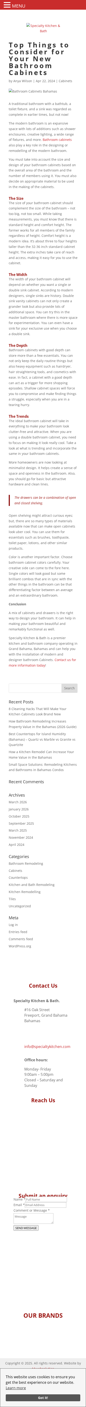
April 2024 (16, 844)
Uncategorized (20, 906)
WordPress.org (20, 946)
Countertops (18, 877)
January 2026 (19, 809)
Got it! (43, 1397)
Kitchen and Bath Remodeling (32, 884)
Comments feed (21, 939)
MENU (18, 6)
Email (19, 1205)
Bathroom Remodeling (26, 863)
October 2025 (19, 816)
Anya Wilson (22, 81)
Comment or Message (32, 1210)
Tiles (12, 899)
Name (19, 1199)
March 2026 (18, 802)
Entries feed (18, 932)
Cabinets (65, 81)
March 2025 (18, 830)
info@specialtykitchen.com (47, 1046)
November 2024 (21, 837)
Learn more (16, 1387)
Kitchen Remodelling (25, 892)
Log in (13, 925)
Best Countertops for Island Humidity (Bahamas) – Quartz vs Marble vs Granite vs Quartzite (42, 739)
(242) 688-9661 (36, 1033)
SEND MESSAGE (26, 1228)
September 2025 (21, 823)
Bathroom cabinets (57, 139)
